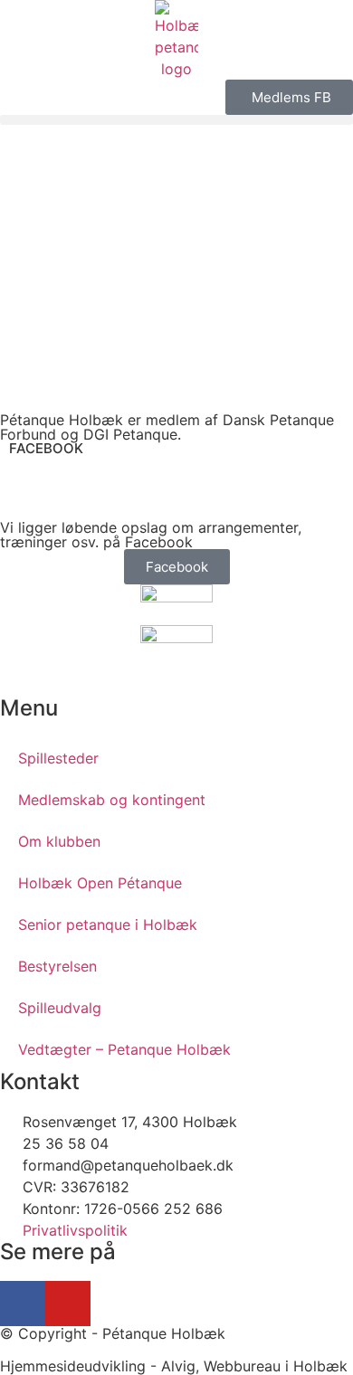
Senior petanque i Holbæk (107, 924)
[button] (176, 120)
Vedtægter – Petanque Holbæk (124, 1049)
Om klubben (59, 841)
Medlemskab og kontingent (111, 800)
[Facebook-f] (22, 1303)
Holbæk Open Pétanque (100, 883)
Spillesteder (58, 758)
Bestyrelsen (57, 966)
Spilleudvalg (59, 1008)
